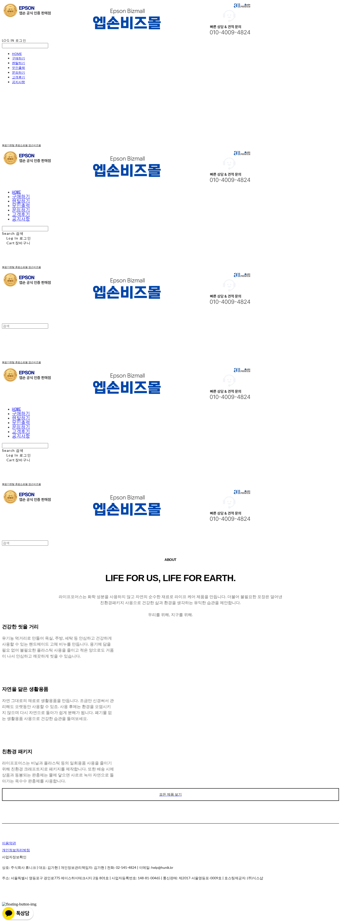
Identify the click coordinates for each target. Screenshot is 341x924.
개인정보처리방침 (16, 850)
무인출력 (18, 67)
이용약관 (9, 843)
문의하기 (18, 72)
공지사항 (18, 82)
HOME (17, 53)
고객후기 (18, 77)
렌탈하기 (18, 63)
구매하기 (18, 58)
